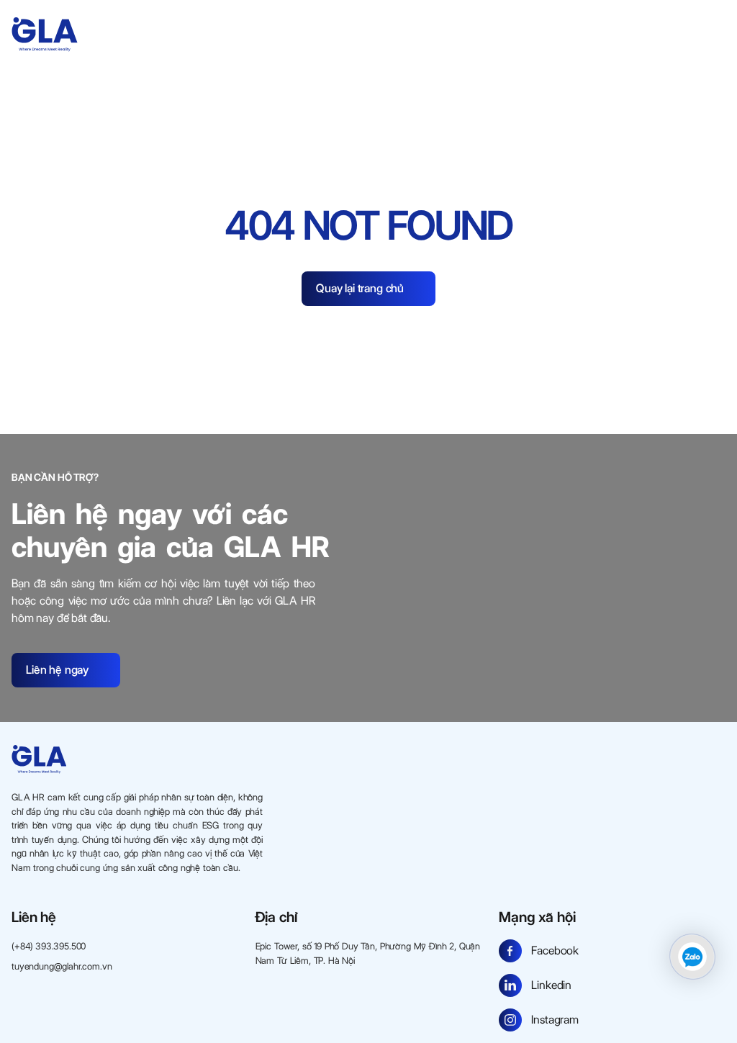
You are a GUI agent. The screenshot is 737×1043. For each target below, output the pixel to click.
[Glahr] (45, 34)
